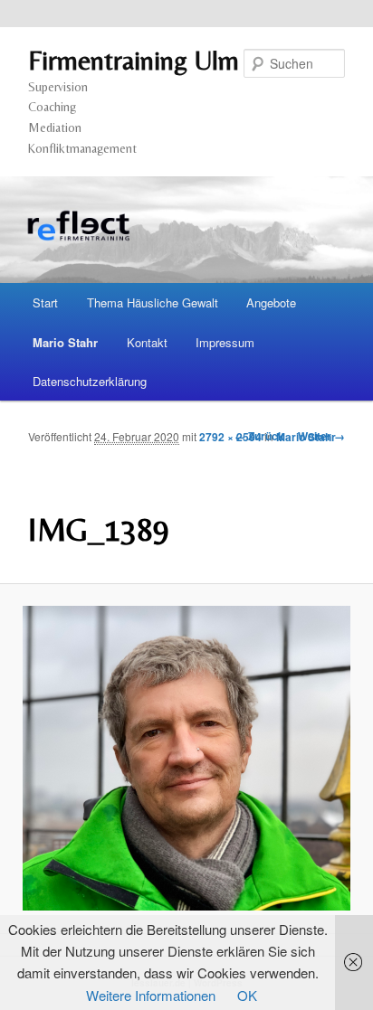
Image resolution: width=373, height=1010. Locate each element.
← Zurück (259, 436)
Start (45, 302)
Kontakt (147, 342)
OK (247, 995)
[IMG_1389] (187, 758)
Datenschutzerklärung (90, 381)
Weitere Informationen (150, 995)
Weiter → (321, 436)
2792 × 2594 (230, 437)
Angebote (271, 302)
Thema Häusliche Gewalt (152, 302)
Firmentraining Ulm (133, 60)
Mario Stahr (65, 342)
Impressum (225, 342)
